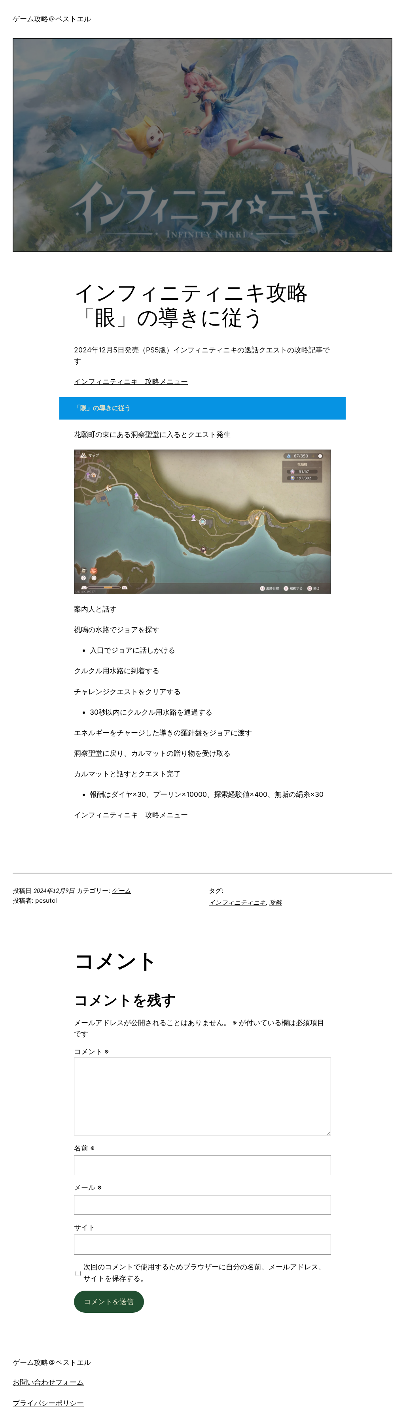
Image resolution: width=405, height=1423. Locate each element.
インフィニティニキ (237, 902)
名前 (84, 1148)
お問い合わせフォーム (48, 1382)
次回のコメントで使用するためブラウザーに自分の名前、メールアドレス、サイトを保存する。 (204, 1272)
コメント (91, 1051)
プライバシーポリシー (48, 1403)
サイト (84, 1227)
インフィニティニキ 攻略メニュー (131, 382)
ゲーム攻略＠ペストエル (52, 19)
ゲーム (121, 891)
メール (88, 1187)
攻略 (275, 902)
